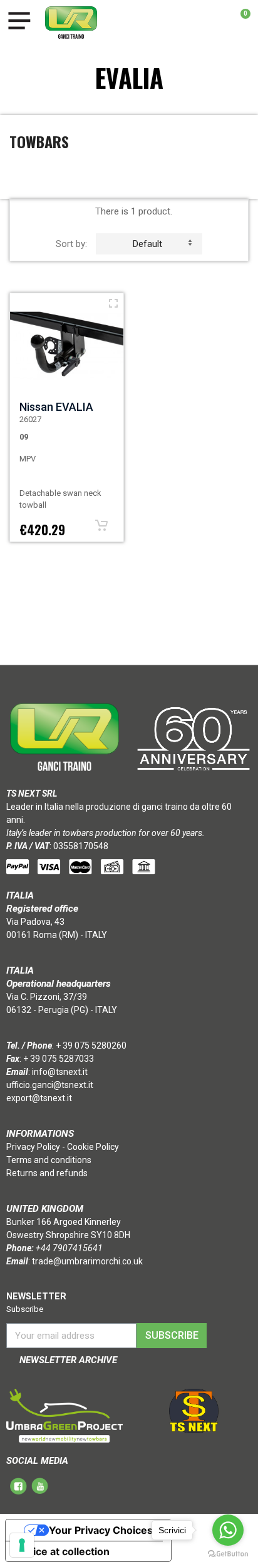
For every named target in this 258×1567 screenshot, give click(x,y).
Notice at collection (63, 1551)
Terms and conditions (48, 1160)
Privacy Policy (33, 1147)
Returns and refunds (47, 1173)
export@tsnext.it (39, 1098)
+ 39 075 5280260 (91, 1045)
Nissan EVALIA (56, 406)
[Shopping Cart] (239, 22)
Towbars (39, 141)
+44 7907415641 (69, 1248)
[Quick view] (113, 303)
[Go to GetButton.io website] (228, 1554)
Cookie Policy (93, 1147)
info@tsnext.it (60, 1072)
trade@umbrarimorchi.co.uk (87, 1261)
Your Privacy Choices (101, 1530)
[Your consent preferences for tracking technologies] (22, 1545)
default (147, 243)
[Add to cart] (101, 525)
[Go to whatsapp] (228, 1530)
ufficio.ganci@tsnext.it (49, 1085)
